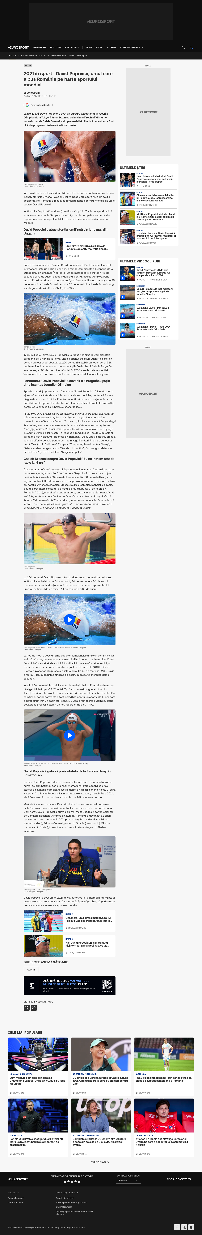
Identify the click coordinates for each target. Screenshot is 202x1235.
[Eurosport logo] (18, 47)
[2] (68, 1181)
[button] (69, 619)
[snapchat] (191, 1227)
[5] (79, 1181)
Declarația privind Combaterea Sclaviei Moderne (74, 1212)
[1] (65, 1181)
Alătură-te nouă (15, 1202)
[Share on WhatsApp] (34, 1008)
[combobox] (128, 1180)
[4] (75, 1181)
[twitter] (184, 1227)
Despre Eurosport (16, 1198)
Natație (28, 65)
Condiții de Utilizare (65, 1198)
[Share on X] (27, 1008)
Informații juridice (64, 1207)
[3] (72, 1181)
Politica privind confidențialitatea (71, 1202)
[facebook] (177, 1227)
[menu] (183, 47)
